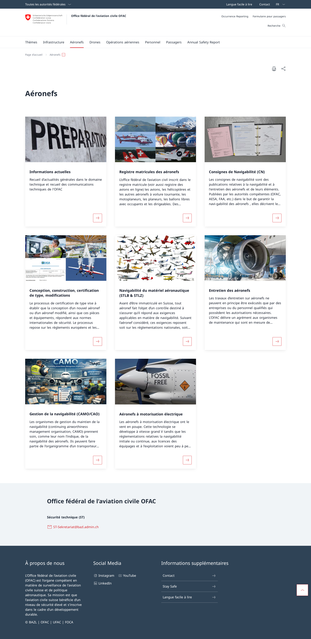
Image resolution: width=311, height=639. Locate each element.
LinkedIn (105, 583)
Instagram (106, 575)
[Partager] (283, 68)
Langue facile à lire (177, 597)
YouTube (129, 575)
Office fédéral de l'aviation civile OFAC (98, 16)
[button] (31, 42)
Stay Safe (170, 586)
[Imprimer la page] (274, 68)
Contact (169, 575)
